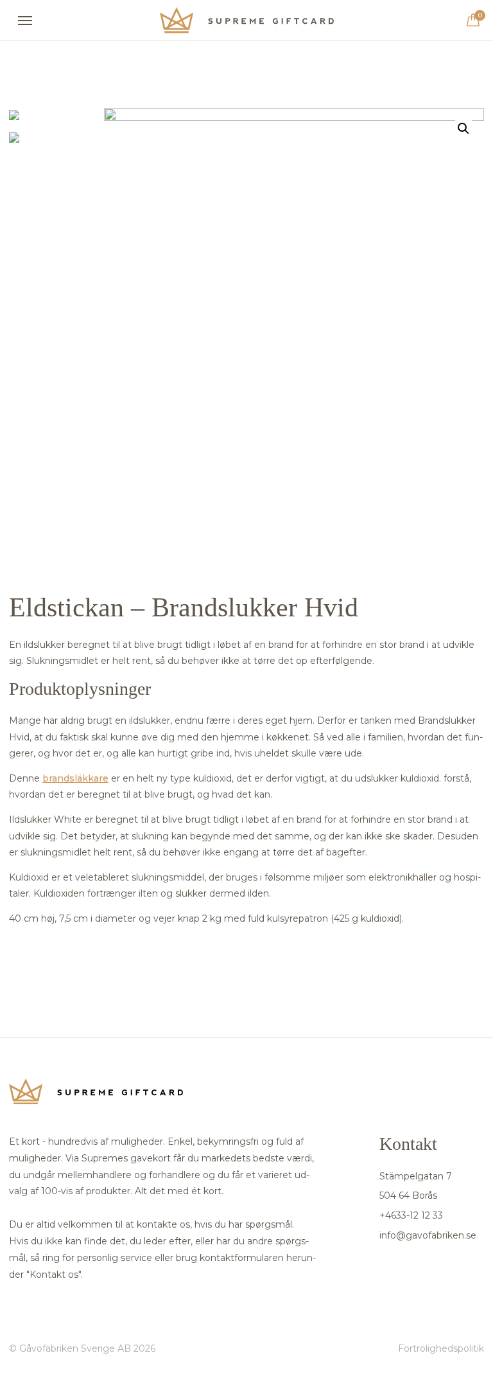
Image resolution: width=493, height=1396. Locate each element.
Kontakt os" (55, 1274)
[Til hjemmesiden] (247, 20)
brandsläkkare (75, 778)
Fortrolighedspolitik (441, 1348)
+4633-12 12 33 (411, 1215)
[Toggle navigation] (25, 20)
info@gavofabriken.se (427, 1235)
